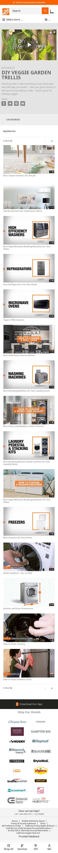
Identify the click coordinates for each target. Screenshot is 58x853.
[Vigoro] (41, 771)
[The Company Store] (17, 721)
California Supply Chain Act (28, 833)
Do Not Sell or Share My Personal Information (28, 830)
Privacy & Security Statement (23, 823)
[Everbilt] (17, 761)
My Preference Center (11, 825)
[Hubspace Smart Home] (41, 800)
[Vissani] (41, 721)
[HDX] (17, 771)
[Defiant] (41, 780)
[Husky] (17, 741)
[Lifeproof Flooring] (41, 741)
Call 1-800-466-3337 (23, 814)
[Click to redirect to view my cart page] (52, 12)
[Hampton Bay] (41, 731)
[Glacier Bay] (41, 751)
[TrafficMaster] (17, 780)
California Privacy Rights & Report (40, 825)
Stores (15, 821)
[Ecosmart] (17, 790)
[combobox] (27, 11)
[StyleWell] (41, 761)
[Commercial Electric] (17, 800)
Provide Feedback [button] (29, 836)
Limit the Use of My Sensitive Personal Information (28, 828)
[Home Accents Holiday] (41, 790)
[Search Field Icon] (45, 10)
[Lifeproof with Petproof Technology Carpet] (17, 751)
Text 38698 (39, 814)
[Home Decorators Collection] (17, 731)
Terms (43, 823)
